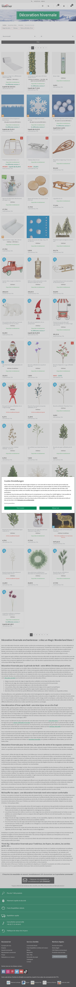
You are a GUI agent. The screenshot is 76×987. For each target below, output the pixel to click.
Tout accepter (20, 508)
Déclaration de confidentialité (25, 500)
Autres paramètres (9, 503)
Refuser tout (55, 508)
